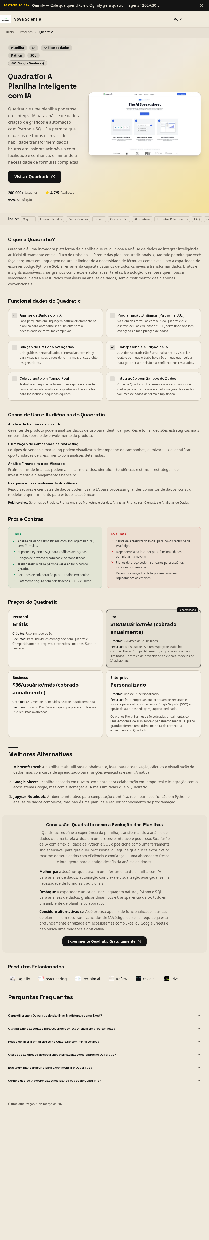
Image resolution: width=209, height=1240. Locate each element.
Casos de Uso (119, 219)
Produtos (26, 32)
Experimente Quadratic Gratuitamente (101, 941)
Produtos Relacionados (172, 219)
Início (10, 32)
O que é (28, 219)
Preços (99, 219)
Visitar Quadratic (31, 176)
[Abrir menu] (193, 19)
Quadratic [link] (46, 32)
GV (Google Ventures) (27, 63)
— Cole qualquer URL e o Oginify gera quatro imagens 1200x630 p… (97, 5)
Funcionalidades (51, 219)
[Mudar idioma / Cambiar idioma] (178, 19)
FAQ (197, 219)
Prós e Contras (78, 219)
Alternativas (142, 219)
